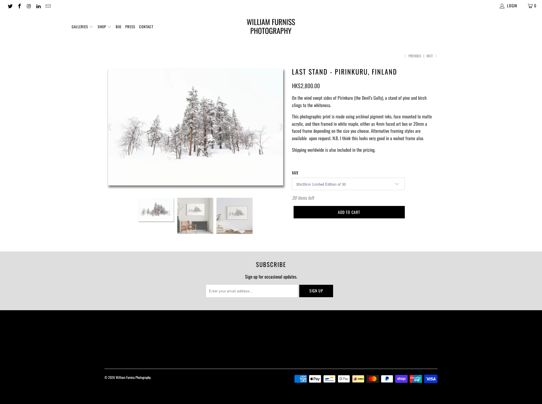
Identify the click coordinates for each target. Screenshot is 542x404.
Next (430, 55)
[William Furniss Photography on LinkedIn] (38, 5)
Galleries (80, 26)
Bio (118, 26)
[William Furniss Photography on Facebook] (19, 5)
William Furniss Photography (133, 377)
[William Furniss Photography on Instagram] (29, 5)
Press (130, 26)
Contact (146, 26)
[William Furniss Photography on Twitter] (10, 5)
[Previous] (109, 127)
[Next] (281, 127)
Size (295, 172)
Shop (102, 26)
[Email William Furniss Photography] (48, 5)
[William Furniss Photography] (271, 27)
